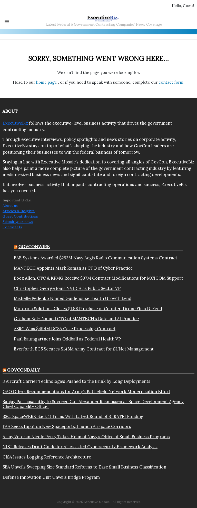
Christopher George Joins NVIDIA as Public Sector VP (67, 288)
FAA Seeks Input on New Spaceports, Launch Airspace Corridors (67, 426)
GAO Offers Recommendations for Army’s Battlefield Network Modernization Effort (86, 391)
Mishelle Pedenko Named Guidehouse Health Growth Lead (72, 298)
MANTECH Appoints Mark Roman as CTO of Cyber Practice (73, 268)
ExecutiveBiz (15, 123)
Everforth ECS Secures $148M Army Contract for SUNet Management (84, 349)
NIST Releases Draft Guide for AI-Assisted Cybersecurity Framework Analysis (80, 446)
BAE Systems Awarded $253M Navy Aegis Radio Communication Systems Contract (95, 258)
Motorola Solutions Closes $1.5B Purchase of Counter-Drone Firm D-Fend (88, 308)
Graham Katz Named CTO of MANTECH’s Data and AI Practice (76, 318)
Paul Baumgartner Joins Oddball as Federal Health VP (67, 339)
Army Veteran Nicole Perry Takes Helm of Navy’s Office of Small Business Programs (86, 436)
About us (10, 205)
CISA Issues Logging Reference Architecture (47, 457)
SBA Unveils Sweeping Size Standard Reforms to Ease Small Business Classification (84, 467)
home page (47, 82)
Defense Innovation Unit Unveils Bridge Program (51, 477)
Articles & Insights (19, 211)
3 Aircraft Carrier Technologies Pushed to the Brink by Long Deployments (76, 381)
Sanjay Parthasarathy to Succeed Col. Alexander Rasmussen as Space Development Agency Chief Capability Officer (93, 404)
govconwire (34, 246)
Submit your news (18, 221)
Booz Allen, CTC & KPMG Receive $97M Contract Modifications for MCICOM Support (98, 278)
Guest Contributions (20, 216)
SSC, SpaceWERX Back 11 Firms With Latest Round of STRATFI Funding (73, 416)
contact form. (171, 82)
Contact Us (12, 227)
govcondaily (23, 370)
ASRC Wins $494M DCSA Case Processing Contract (64, 328)
